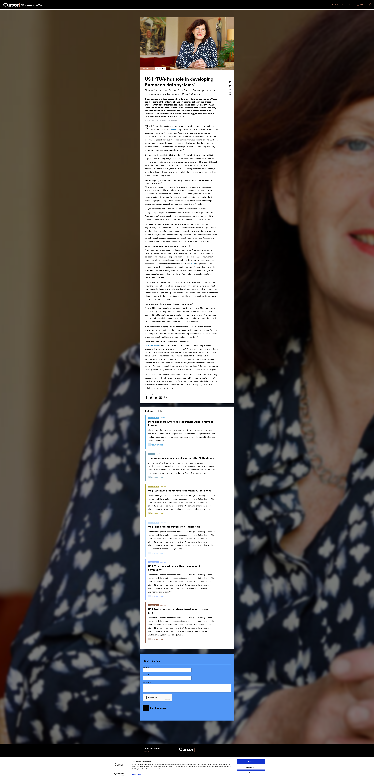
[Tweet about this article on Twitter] (230, 81)
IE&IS (173, 129)
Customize (250, 767)
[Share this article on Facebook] (230, 77)
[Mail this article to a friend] (230, 89)
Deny (251, 773)
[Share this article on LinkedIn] (230, 85)
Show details (136, 774)
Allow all (251, 762)
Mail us (146, 751)
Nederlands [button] (337, 5)
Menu (362, 5)
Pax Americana (152, 345)
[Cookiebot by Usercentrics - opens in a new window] (119, 774)
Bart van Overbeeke (170, 120)
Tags (350, 5)
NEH (193, 264)
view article (157, 445)
